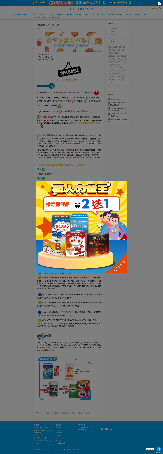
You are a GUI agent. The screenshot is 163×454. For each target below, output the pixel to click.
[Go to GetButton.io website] (159, 452)
